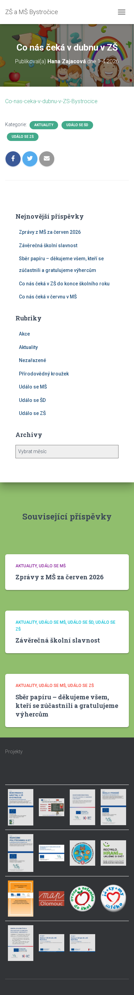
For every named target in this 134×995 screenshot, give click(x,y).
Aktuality (43, 125)
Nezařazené (32, 360)
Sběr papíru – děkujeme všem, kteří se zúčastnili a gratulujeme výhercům (66, 705)
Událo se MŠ (33, 387)
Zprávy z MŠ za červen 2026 (50, 232)
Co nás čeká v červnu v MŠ (48, 296)
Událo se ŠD (77, 125)
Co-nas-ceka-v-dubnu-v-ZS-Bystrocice (51, 101)
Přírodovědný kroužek (44, 373)
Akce (24, 334)
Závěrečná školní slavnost (48, 245)
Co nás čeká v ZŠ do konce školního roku (64, 283)
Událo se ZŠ (23, 137)
